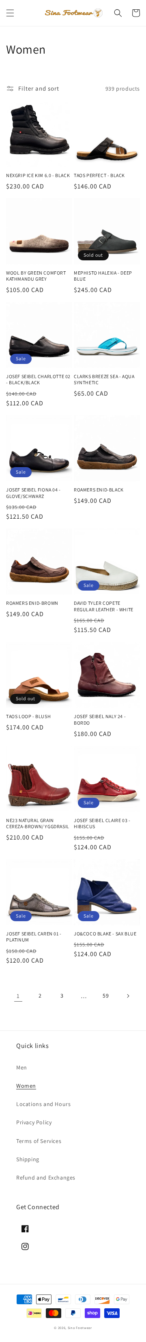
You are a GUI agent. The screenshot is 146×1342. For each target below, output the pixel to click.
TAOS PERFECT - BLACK (99, 175)
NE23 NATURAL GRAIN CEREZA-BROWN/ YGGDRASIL (37, 823)
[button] (10, 13)
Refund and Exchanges (45, 1177)
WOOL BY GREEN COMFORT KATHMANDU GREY (36, 276)
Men (21, 1067)
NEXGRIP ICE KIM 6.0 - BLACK (38, 175)
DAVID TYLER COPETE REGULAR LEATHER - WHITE (103, 606)
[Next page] (128, 996)
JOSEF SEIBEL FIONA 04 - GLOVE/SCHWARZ (33, 493)
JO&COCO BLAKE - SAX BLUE (105, 934)
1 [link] (18, 996)
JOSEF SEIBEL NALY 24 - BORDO (100, 719)
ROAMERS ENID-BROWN (32, 603)
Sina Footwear (80, 1327)
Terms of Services (38, 1141)
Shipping (27, 1159)
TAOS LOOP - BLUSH (28, 716)
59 (106, 995)
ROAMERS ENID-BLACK (99, 490)
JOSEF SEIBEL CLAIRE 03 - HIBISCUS (102, 823)
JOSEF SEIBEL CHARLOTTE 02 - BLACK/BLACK (38, 379)
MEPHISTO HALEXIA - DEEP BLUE (103, 276)
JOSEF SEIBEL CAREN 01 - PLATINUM (34, 937)
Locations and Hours (43, 1104)
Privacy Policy (34, 1122)
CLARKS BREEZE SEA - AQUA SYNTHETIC (104, 379)
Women (26, 1085)
